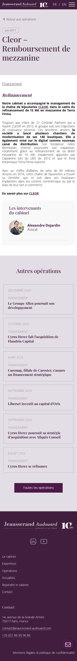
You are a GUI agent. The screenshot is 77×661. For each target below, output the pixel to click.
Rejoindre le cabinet (15, 585)
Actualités (8, 578)
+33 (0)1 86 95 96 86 (16, 635)
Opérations (9, 571)
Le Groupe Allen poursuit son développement (31, 305)
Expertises (9, 564)
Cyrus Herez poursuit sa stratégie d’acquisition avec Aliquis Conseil (34, 435)
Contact (7, 592)
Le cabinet (9, 557)
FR (55, 5)
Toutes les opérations (38, 488)
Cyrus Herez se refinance (27, 466)
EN (64, 5)
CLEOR (43, 107)
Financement (12, 83)
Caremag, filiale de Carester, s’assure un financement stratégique (36, 372)
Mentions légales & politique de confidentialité (44, 653)
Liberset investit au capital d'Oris (34, 403)
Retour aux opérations (21, 19)
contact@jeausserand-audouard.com (26, 628)
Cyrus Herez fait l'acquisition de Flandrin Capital (33, 338)
